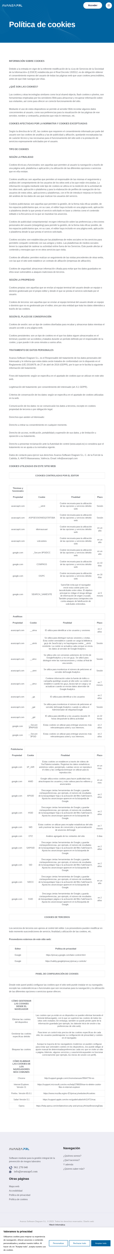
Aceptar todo (100, 1243)
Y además (68, 1164)
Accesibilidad (15, 1191)
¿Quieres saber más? (74, 1169)
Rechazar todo (79, 1243)
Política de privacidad (19, 1195)
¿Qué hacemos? (71, 1160)
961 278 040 (21, 1167)
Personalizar (58, 1243)
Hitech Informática (57, 1225)
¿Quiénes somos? (72, 1156)
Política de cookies (18, 1199)
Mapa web (14, 1186)
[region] (57, 1240)
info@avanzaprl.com (26, 1171)
